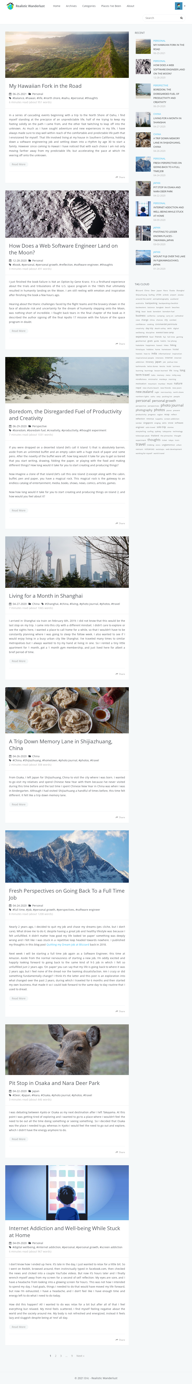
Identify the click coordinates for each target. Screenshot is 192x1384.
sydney (158, 431)
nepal (138, 387)
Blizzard (139, 290)
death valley (160, 328)
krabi (169, 366)
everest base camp (165, 332)
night (157, 392)
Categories (89, 6)
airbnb (166, 294)
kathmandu (141, 366)
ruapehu (159, 418)
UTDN (158, 294)
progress (152, 414)
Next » (80, 1356)
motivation (141, 383)
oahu (66, 98)
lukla (153, 375)
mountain (152, 383)
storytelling (141, 431)
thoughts (92, 98)
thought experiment (93, 430)
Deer (17, 1095)
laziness (176, 366)
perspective (141, 405)
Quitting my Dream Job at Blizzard (67, 944)
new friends (165, 387)
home (157, 349)
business (141, 315)
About (130, 6)
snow (170, 423)
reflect (174, 414)
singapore (148, 423)
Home (56, 6)
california (151, 315)
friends (158, 336)
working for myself (144, 453)
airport (173, 294)
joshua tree (172, 362)
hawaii (31, 98)
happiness (150, 345)
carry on (169, 315)
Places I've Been (111, 6)
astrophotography (161, 299)
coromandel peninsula (166, 324)
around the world (143, 299)
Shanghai (52, 604)
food (151, 336)
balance (19, 98)
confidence (141, 324)
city (166, 320)
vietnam (139, 449)
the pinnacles (166, 435)
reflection (67, 264)
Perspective (39, 426)
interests (159, 357)
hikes (166, 345)
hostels (139, 353)
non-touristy (166, 392)
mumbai (161, 383)
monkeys (163, 379)
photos (105, 604)
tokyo (171, 440)
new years (177, 387)
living (74, 604)
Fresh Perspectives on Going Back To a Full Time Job (67, 894)
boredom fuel (37, 430)
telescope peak (142, 435)
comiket (172, 320)
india (154, 353)
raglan (160, 414)
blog (138, 311)
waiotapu (160, 449)
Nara (36, 1095)
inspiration (177, 353)
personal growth (47, 264)
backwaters (141, 307)
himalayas (140, 349)
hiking (173, 345)
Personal (37, 94)
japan (158, 361)
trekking (150, 445)
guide (156, 341)
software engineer (87, 264)
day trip (149, 328)
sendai (139, 423)
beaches (175, 307)
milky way (176, 375)
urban (179, 445)
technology (178, 431)
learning (139, 370)
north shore (52, 98)
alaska (181, 294)
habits (163, 341)
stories (170, 427)
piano (169, 410)
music (169, 383)
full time (19, 909)
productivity (70, 430)
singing (157, 423)
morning (172, 379)
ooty (158, 396)
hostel (176, 349)
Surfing (151, 294)
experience (142, 336)
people (177, 396)
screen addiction (111, 1247)
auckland (174, 299)
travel (116, 604)
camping (160, 315)
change (144, 320)
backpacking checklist (168, 303)
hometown (50, 760)
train (177, 440)
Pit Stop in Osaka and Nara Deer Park (54, 1083)
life (40, 98)
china (65, 604)
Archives (71, 6)
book (17, 264)
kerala (162, 366)
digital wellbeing (24, 1247)
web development (174, 449)
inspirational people (145, 357)
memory (160, 375)
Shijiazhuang (33, 760)
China (36, 604)
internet (169, 357)
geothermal (141, 341)
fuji (164, 336)
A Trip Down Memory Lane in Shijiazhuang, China (60, 745)
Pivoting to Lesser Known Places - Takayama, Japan (165, 236)
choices (159, 320)
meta (168, 375)
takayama (167, 431)
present (176, 410)
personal (78, 98)
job (30, 909)
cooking (150, 324)
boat (144, 311)
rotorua (150, 418)
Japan (35, 1091)
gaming (179, 336)
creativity (54, 430)
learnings (149, 370)
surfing (150, 431)
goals (150, 341)
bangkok (160, 307)
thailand (155, 435)
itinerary (150, 362)
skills (164, 423)
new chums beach (151, 387)
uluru (158, 445)
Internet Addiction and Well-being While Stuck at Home (64, 1231)
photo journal (89, 604)
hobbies (150, 349)
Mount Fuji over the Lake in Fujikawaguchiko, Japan (169, 260)
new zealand (144, 392)
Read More (19, 164)
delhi (169, 328)
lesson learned (161, 370)
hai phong (172, 341)
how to (147, 353)
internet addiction (49, 1247)
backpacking (151, 303)
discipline (150, 332)
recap (167, 414)
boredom (20, 430)
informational (164, 353)
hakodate (140, 345)
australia (140, 303)
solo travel (150, 427)
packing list (167, 396)
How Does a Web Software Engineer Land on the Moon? (63, 249)
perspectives (66, 909)
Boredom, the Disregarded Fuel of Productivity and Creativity (65, 415)
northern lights (142, 396)
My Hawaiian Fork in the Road (45, 85)
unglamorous (168, 445)
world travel (159, 453)
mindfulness (141, 379)
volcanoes (149, 449)
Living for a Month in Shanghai (46, 595)
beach (167, 307)
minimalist (153, 379)
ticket (164, 440)
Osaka (46, 1095)
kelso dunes (152, 366)
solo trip (161, 427)
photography (144, 410)
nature (178, 383)
